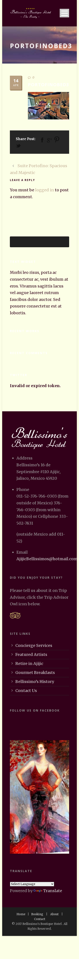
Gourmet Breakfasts (35, 672)
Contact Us (26, 690)
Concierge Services (33, 645)
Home (20, 914)
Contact (39, 919)
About (54, 914)
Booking (37, 914)
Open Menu (64, 13)
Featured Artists (31, 654)
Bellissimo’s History (34, 681)
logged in (44, 189)
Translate (52, 890)
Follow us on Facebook (35, 710)
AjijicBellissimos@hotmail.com (46, 558)
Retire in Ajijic (29, 663)
